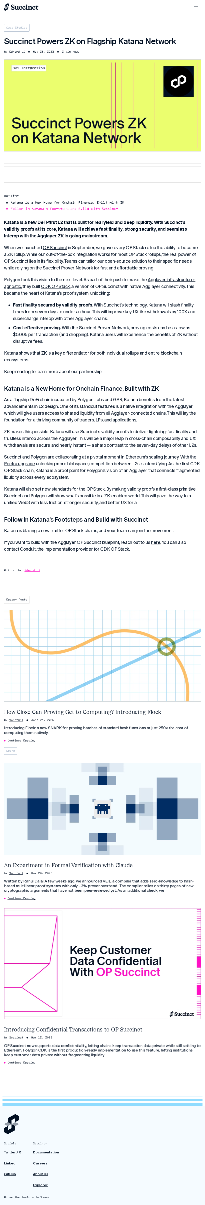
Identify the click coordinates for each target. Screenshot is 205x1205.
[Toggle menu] (196, 7)
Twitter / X (12, 1152)
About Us (40, 1174)
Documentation (46, 1152)
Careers (40, 1163)
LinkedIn (11, 1163)
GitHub (10, 1174)
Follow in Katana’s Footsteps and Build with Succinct (64, 209)
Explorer (40, 1185)
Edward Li (32, 570)
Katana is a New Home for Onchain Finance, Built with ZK (67, 202)
